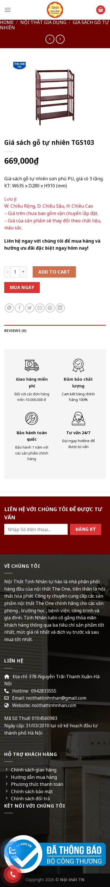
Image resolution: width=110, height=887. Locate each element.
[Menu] (7, 10)
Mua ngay (22, 287)
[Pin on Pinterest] (50, 308)
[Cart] (100, 10)
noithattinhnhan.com (54, 705)
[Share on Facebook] (19, 308)
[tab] (55, 330)
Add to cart (54, 272)
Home (7, 22)
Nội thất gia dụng (43, 22)
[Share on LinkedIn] (60, 308)
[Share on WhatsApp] (9, 308)
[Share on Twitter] (29, 308)
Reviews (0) (15, 330)
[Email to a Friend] (40, 308)
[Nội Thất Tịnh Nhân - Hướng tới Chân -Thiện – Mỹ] (55, 10)
